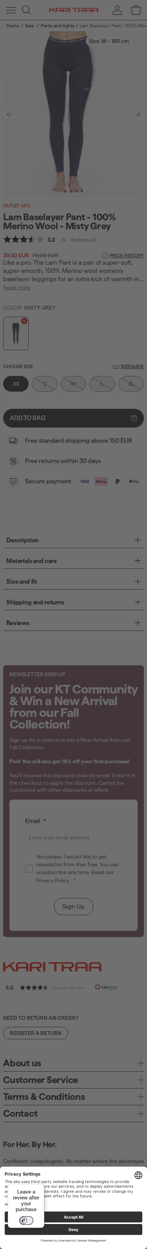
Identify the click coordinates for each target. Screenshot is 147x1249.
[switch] (26, 1220)
